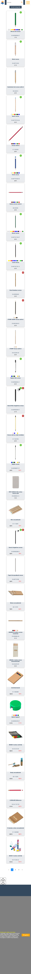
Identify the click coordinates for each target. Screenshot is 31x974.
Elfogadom (26, 935)
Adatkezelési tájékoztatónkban (7, 932)
